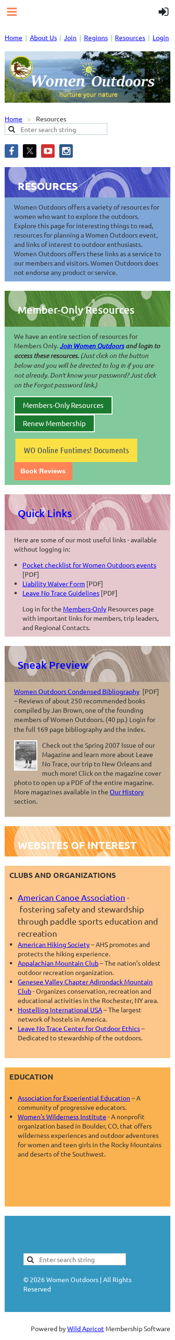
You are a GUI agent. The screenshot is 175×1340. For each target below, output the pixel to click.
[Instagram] (66, 151)
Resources (130, 37)
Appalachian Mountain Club (58, 963)
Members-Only (84, 608)
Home (13, 37)
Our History (127, 791)
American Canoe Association (71, 897)
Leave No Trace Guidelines (60, 593)
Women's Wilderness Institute (62, 1116)
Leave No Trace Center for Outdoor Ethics (79, 1028)
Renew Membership (54, 423)
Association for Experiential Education (74, 1098)
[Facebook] (11, 151)
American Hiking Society (54, 944)
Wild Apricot (85, 1328)
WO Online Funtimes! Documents (76, 450)
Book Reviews (43, 471)
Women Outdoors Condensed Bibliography (77, 691)
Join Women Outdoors (92, 345)
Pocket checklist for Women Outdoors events (89, 565)
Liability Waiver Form (53, 583)
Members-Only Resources (63, 404)
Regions (96, 37)
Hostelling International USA (60, 1009)
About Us (43, 37)
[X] (29, 151)
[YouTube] (48, 151)
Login (161, 37)
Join (70, 37)
